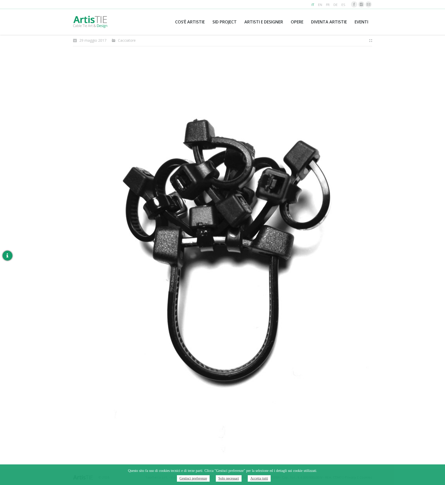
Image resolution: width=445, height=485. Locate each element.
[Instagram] (361, 4)
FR (328, 4)
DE (335, 4)
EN (320, 4)
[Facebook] (354, 4)
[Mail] (368, 4)
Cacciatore (127, 40)
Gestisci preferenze (193, 478)
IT (313, 4)
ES (343, 4)
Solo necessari (228, 478)
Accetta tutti (259, 478)
